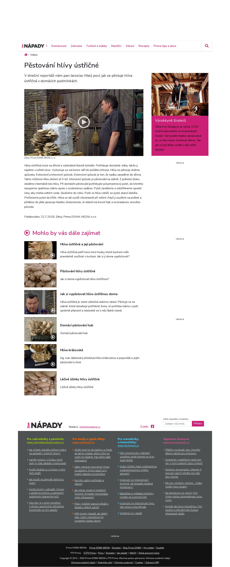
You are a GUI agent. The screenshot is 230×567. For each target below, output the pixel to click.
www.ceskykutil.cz (83, 442)
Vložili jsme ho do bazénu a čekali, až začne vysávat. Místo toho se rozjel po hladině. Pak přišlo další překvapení (93, 455)
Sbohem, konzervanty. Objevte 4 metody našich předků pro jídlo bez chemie (183, 473)
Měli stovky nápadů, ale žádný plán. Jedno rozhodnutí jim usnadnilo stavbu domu (91, 517)
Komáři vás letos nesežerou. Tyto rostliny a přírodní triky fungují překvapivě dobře (183, 510)
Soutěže (160, 547)
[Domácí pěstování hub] (40, 329)
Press (101, 552)
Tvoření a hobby (96, 46)
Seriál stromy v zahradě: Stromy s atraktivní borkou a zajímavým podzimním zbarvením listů (46, 493)
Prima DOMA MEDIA (99, 547)
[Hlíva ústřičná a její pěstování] (40, 250)
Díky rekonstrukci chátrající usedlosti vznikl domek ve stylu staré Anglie (137, 456)
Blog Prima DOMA (132, 547)
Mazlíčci (116, 46)
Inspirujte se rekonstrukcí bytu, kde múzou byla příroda (137, 505)
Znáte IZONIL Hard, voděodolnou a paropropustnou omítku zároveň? (138, 470)
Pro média (149, 547)
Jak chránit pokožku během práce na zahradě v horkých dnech (47, 451)
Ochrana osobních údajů (83, 562)
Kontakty (116, 547)
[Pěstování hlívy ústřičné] (40, 275)
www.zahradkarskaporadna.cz (45, 442)
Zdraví (130, 46)
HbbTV (133, 552)
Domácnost (58, 46)
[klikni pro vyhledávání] (206, 45)
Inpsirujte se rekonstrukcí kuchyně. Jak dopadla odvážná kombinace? (136, 483)
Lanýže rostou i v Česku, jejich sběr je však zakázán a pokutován (47, 461)
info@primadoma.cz (90, 427)
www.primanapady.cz (176, 442)
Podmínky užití (105, 562)
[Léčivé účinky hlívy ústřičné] (40, 383)
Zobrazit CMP (152, 562)
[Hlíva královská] (40, 356)
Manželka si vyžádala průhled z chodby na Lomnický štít (137, 495)
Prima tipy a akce (165, 46)
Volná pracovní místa (149, 552)
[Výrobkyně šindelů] (179, 95)
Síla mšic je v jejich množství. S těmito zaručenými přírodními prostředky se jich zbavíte (46, 506)
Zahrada (76, 46)
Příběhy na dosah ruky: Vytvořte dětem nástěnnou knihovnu (182, 451)
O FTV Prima (90, 552)
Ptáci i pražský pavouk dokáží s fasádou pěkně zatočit (92, 505)
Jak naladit (122, 552)
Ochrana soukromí (123, 562)
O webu (144, 426)
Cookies (139, 562)
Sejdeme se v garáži (131, 513)
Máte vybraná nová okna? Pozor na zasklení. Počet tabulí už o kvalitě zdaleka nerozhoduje (92, 470)
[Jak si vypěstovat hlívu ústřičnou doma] (40, 302)
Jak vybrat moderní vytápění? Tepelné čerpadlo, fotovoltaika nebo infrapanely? (91, 493)
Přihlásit (198, 423)
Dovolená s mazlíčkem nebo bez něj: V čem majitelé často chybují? (184, 461)
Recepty (144, 46)
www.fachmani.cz (128, 445)
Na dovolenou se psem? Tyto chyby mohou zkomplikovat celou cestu (183, 496)
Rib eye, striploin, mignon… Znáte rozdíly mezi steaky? (183, 484)
